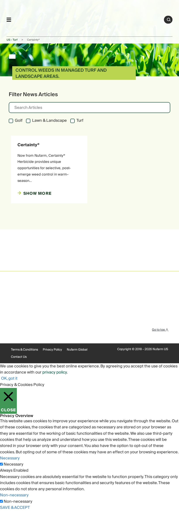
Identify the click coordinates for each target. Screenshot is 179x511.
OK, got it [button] (9, 378)
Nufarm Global (77, 349)
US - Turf (12, 40)
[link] (87, 19)
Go (168, 19)
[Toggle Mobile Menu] (9, 19)
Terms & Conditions (24, 349)
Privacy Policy (52, 349)
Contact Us (19, 357)
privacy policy (54, 372)
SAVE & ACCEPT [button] (15, 507)
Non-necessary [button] (14, 495)
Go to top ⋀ (160, 329)
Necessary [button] (10, 458)
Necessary (13, 464)
